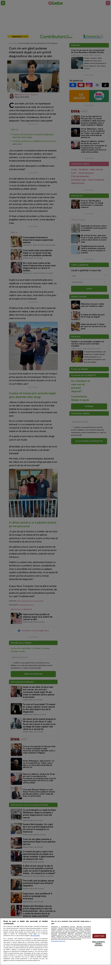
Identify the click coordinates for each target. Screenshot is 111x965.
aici (33, 951)
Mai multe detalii (35, 935)
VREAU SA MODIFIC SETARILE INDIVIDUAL (98, 943)
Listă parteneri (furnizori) (58, 941)
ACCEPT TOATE (99, 936)
